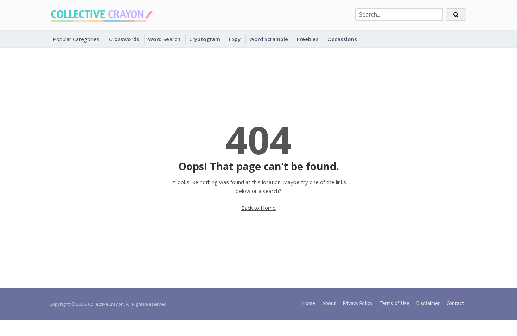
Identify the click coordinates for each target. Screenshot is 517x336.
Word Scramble (268, 39)
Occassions (342, 39)
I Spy (235, 39)
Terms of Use (394, 303)
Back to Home (258, 207)
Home (308, 303)
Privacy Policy (357, 303)
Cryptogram (204, 39)
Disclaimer (428, 303)
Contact (455, 303)
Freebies (308, 39)
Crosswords (124, 39)
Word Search (164, 39)
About (329, 303)
